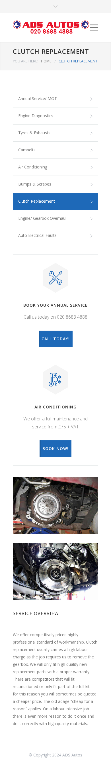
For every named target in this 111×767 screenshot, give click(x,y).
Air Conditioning (32, 167)
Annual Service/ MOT (37, 98)
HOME (46, 61)
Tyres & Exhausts (34, 132)
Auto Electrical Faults (37, 235)
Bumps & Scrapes (34, 184)
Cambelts (27, 149)
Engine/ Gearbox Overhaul (42, 218)
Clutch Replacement (36, 201)
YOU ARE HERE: (25, 61)
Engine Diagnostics (35, 115)
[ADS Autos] (51, 27)
